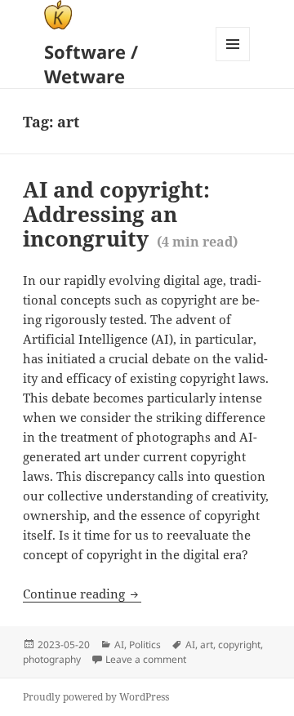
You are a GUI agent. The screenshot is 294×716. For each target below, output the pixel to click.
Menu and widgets (233, 60)
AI (119, 645)
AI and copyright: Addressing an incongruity (130, 214)
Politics (145, 645)
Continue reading (82, 593)
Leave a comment (145, 659)
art (206, 645)
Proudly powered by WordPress (96, 697)
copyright (239, 645)
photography (52, 659)
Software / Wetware (91, 63)
